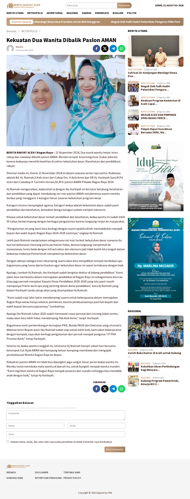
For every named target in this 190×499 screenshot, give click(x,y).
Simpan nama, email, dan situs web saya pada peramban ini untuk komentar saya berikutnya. (61, 441)
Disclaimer (41, 472)
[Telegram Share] (113, 48)
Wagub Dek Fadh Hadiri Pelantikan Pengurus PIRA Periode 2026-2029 (135, 22)
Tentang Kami (71, 472)
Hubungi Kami (14, 478)
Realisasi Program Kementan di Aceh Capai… (160, 102)
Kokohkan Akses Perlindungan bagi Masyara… (160, 368)
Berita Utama (135, 69)
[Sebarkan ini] (96, 48)
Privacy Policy (72, 478)
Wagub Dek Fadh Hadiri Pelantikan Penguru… (155, 88)
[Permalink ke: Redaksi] (10, 48)
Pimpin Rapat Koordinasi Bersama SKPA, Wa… (156, 130)
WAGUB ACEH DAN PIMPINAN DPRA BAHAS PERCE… (158, 116)
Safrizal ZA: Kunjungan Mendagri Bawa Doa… (152, 74)
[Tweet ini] (105, 48)
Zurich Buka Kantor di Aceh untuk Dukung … (154, 354)
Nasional (133, 350)
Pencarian (124, 5)
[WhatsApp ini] (121, 48)
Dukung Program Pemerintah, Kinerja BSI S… (160, 382)
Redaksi (11, 472)
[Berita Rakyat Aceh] (23, 5)
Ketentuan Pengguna (48, 478)
